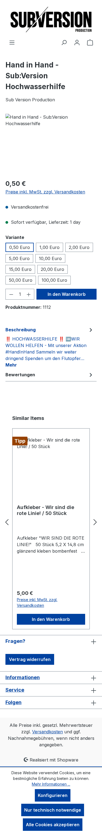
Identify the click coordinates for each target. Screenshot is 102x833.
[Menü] (11, 42)
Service (14, 690)
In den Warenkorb (67, 294)
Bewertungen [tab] (20, 374)
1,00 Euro (49, 247)
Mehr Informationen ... (51, 784)
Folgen (13, 702)
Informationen (22, 677)
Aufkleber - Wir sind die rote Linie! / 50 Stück (45, 510)
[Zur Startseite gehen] (51, 20)
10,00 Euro (50, 258)
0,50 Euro (19, 247)
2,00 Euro (79, 247)
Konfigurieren (52, 795)
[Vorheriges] (7, 522)
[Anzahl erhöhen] (29, 294)
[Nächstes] (95, 522)
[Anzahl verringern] (11, 294)
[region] (51, 144)
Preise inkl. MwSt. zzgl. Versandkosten (45, 192)
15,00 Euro (20, 269)
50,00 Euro (20, 280)
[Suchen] (63, 42)
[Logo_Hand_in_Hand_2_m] (51, 144)
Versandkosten (47, 731)
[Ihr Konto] (77, 42)
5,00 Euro (19, 258)
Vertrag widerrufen (30, 659)
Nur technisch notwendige (52, 810)
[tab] (49, 347)
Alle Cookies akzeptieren (52, 824)
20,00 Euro (52, 269)
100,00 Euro (54, 280)
